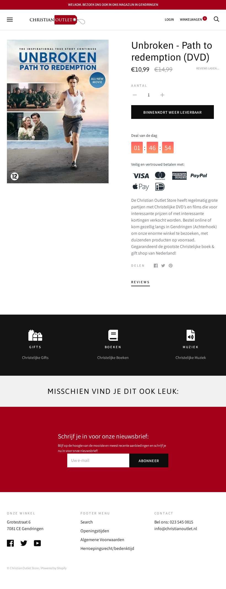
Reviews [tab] (140, 282)
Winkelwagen (192, 19)
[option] (58, 111)
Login (169, 19)
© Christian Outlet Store (23, 568)
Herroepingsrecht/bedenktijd (107, 548)
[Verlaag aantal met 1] (134, 94)
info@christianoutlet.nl (175, 528)
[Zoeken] (216, 19)
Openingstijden (94, 531)
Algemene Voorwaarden (102, 539)
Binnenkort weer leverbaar (172, 112)
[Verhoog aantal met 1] (162, 94)
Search (86, 522)
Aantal (139, 85)
